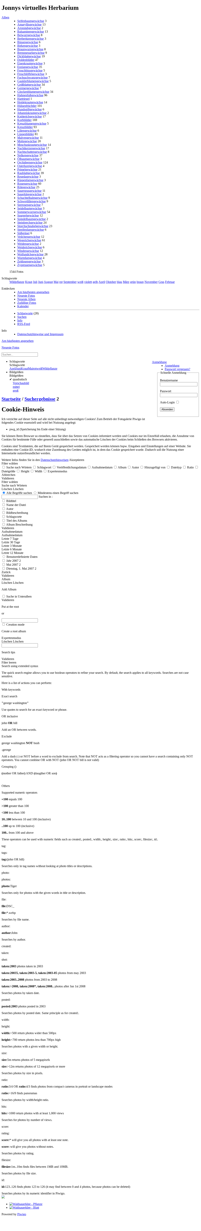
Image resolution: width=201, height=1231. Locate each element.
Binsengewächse (27, 42)
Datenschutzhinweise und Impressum (40, 334)
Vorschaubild (21, 383)
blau (119, 282)
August (48, 282)
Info (19, 320)
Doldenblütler (25, 60)
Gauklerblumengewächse (33, 81)
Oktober (111, 282)
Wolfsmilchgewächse (30, 254)
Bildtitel (11, 501)
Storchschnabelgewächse (32, 226)
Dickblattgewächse (29, 56)
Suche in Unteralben (19, 596)
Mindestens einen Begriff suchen (57, 493)
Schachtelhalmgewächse (32, 197)
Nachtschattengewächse (32, 151)
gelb (95, 282)
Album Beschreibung (19, 524)
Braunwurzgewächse (30, 49)
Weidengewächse (28, 243)
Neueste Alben (26, 299)
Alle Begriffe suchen (19, 493)
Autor (9, 508)
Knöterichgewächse (29, 116)
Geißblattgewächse (29, 84)
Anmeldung (159, 362)
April (102, 282)
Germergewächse (28, 88)
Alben (5, 17)
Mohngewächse (27, 141)
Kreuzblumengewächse (31, 123)
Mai (56, 282)
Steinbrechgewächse (30, 222)
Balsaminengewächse (30, 31)
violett (88, 282)
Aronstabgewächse (29, 28)
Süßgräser (23, 233)
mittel (16, 386)
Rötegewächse (26, 187)
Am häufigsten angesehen (33, 292)
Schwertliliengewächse (31, 201)
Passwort (165, 391)
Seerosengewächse (29, 205)
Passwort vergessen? (177, 369)
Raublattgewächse (28, 173)
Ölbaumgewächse (28, 159)
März (126, 282)
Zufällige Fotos (26, 302)
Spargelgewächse (28, 215)
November (151, 282)
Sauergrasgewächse (29, 190)
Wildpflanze (16, 282)
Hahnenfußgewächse (30, 95)
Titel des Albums (16, 520)
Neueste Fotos (26, 295)
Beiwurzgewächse (28, 35)
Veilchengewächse (28, 236)
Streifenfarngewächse (30, 229)
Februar (170, 282)
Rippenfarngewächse (30, 180)
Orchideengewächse (29, 162)
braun (140, 282)
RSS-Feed (23, 324)
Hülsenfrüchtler (27, 105)
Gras (161, 282)
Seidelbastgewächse (29, 208)
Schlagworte (25, 313)
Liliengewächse (27, 130)
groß (15, 390)
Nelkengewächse (27, 155)
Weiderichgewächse (29, 247)
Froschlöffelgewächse (30, 74)
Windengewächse (28, 250)
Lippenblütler (25, 134)
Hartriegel (23, 98)
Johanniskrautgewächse (32, 113)
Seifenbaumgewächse (30, 21)
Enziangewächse (27, 67)
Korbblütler (24, 120)
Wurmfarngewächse (29, 258)
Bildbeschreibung (17, 512)
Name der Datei (16, 505)
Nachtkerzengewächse (31, 148)
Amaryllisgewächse (29, 24)
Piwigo (21, 1214)
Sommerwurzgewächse (31, 212)
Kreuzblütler (25, 127)
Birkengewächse (27, 45)
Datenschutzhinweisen (55, 460)
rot (61, 282)
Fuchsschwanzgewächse (32, 77)
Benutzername (169, 380)
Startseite (11, 398)
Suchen (21, 317)
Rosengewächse (27, 183)
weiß (80, 282)
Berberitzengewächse (30, 38)
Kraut (28, 282)
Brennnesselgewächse (31, 52)
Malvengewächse (28, 137)
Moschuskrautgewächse (32, 144)
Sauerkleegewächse (29, 194)
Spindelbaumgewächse (31, 219)
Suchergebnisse (40, 398)
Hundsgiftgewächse (29, 109)
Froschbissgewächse (30, 70)
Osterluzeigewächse (29, 166)
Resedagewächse (27, 176)
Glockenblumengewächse (33, 91)
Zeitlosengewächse (29, 261)
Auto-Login (167, 402)
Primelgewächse (27, 169)
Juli (35, 282)
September (70, 282)
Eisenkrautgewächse (30, 63)
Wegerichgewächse (29, 240)
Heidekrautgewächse (30, 102)
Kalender (23, 306)
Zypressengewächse (29, 265)
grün (133, 282)
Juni (40, 282)
